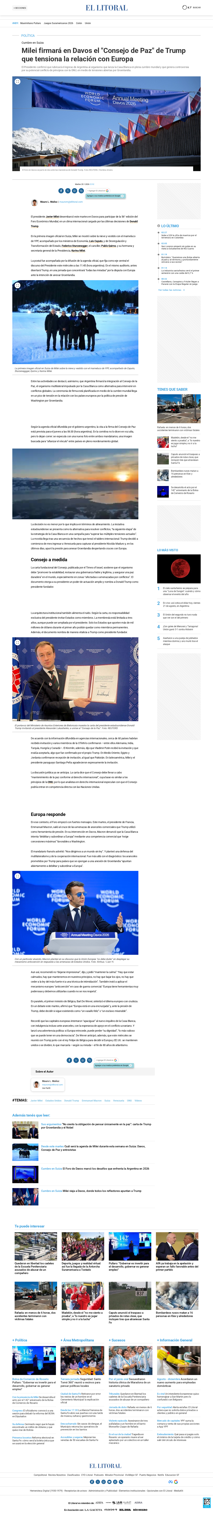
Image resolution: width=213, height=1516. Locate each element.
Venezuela (118, 1100)
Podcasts (99, 1475)
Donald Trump (71, 1100)
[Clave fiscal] (207, 1507)
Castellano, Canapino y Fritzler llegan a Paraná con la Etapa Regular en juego (180, 281)
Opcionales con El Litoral (159, 1490)
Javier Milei (52, 216)
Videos (138, 1100)
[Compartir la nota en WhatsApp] (74, 191)
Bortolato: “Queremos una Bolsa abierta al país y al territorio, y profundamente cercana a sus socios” (180, 258)
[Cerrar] (122, 196)
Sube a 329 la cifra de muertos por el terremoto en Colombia (179, 235)
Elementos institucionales (132, 1490)
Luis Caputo (96, 241)
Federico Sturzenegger (75, 245)
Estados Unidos (53, 1100)
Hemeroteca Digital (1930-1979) (46, 1490)
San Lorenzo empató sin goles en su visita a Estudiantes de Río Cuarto (178, 246)
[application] (75, 484)
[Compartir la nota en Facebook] (61, 191)
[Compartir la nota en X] (67, 191)
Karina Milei (78, 250)
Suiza (107, 1100)
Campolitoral (40, 1475)
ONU (50, 782)
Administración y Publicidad (103, 1490)
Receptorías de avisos (75, 1490)
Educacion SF (172, 1475)
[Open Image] (17, 81)
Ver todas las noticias (169, 290)
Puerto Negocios (147, 1475)
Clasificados (73, 1475)
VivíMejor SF (131, 1475)
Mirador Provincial (114, 1475)
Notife (161, 1475)
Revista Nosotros (57, 1475)
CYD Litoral (87, 1475)
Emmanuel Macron (92, 1100)
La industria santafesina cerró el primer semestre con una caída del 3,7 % (180, 270)
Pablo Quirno (108, 245)
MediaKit (178, 1490)
